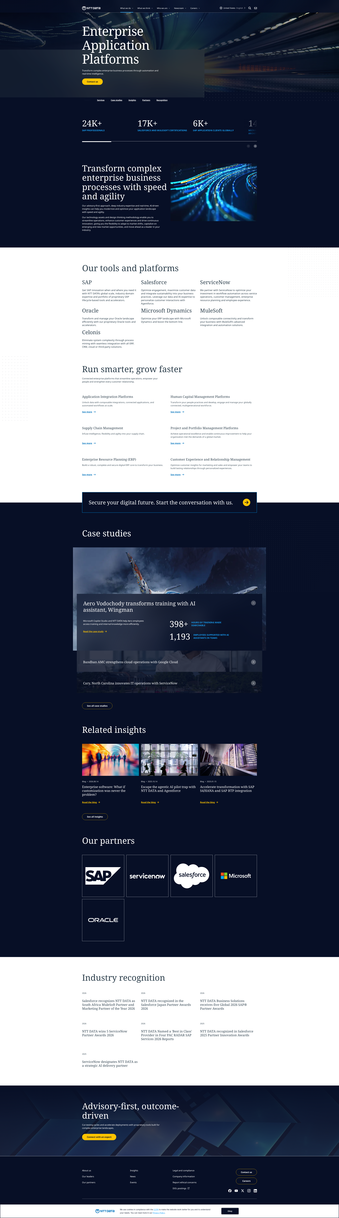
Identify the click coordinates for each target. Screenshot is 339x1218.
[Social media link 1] (229, 1190)
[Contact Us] (255, 8)
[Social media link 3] (242, 1190)
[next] (255, 146)
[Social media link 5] (255, 1190)
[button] (126, 8)
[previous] (248, 146)
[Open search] (249, 8)
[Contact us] (169, 502)
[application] (169, 1211)
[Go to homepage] (91, 8)
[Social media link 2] (236, 1190)
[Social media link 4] (249, 1190)
